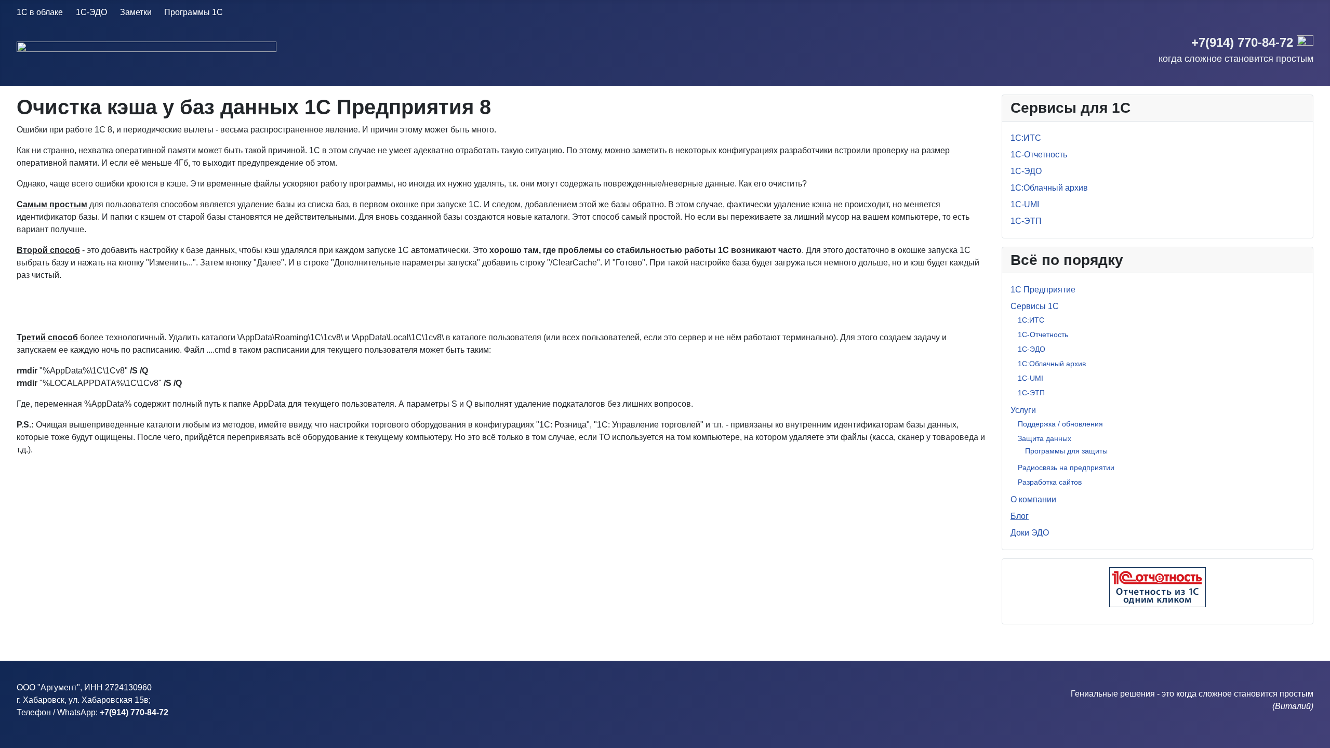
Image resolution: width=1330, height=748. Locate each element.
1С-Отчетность (1038, 154)
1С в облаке (40, 12)
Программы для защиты (1066, 451)
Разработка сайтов (1050, 482)
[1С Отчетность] (1157, 587)
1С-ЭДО (91, 12)
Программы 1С (193, 12)
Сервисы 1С (1034, 306)
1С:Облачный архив (1049, 187)
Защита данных (1044, 438)
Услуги (1023, 410)
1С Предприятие (1042, 289)
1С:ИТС (1025, 137)
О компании (1033, 499)
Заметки (136, 12)
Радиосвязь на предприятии (1066, 467)
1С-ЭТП (1026, 221)
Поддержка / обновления (1060, 424)
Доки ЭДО (1029, 532)
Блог (1019, 516)
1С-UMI (1024, 204)
